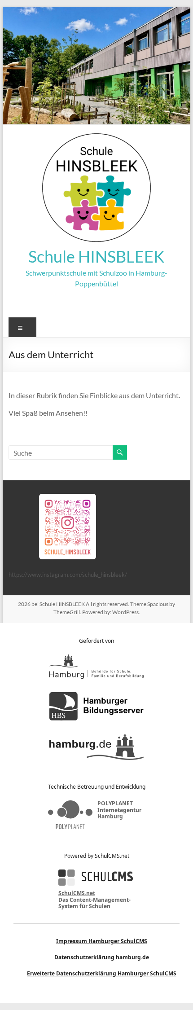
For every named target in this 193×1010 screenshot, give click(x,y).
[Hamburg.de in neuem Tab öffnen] (96, 747)
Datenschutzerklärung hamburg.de (101, 957)
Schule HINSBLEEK (96, 256)
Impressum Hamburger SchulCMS (101, 941)
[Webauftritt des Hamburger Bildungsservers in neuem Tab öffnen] (96, 706)
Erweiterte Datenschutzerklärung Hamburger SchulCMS (101, 973)
